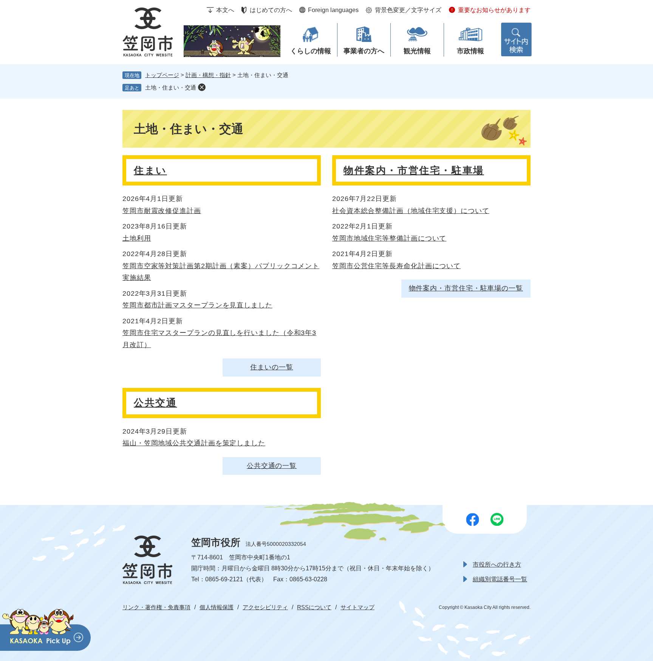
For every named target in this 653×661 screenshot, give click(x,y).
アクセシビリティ (265, 607)
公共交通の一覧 (272, 465)
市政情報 (470, 51)
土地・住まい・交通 (170, 87)
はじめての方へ (271, 10)
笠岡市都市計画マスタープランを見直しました (197, 305)
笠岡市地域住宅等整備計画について (389, 238)
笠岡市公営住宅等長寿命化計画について (396, 266)
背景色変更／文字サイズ (408, 10)
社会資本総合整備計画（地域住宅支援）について (410, 211)
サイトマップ (357, 607)
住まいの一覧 (271, 367)
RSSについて (314, 607)
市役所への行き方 (497, 564)
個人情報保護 (217, 607)
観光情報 (417, 51)
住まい (150, 170)
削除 (202, 87)
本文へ (225, 10)
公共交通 (155, 402)
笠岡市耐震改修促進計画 (161, 211)
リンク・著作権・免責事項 (156, 607)
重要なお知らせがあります (494, 10)
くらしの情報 (310, 51)
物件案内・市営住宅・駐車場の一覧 (466, 288)
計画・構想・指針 (208, 75)
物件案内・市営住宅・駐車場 (414, 170)
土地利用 (136, 238)
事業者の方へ (364, 51)
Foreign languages (333, 10)
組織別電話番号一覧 (500, 579)
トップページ (162, 75)
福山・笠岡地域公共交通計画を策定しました (193, 443)
